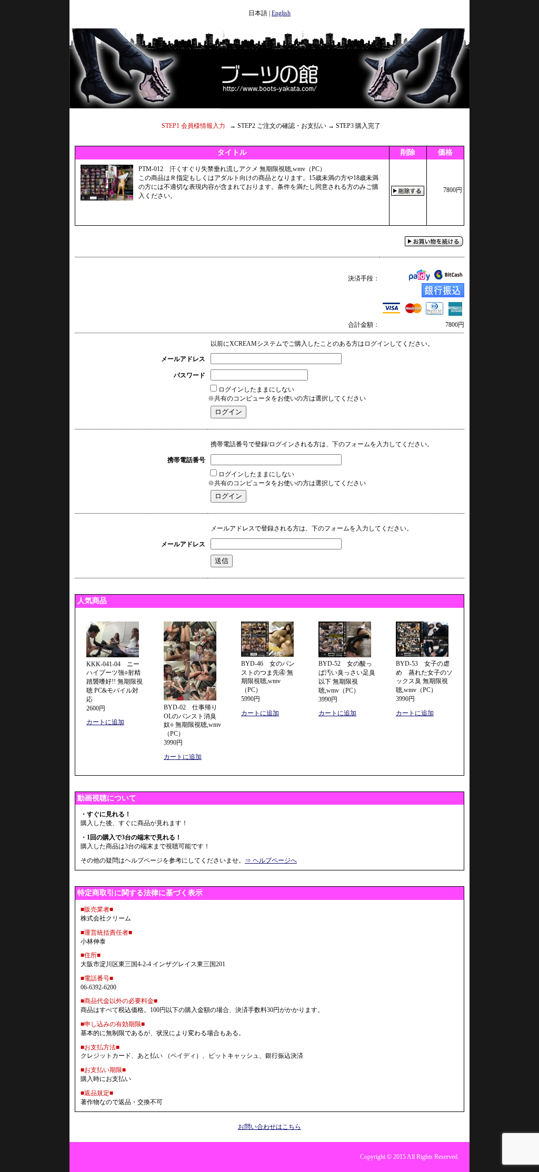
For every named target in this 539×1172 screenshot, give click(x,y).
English (281, 13)
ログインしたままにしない (256, 389)
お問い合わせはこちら (269, 1126)
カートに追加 (105, 722)
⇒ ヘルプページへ (271, 860)
